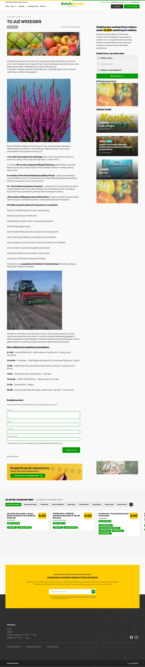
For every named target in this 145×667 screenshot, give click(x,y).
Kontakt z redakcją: (21, 635)
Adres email (10, 428)
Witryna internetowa (12, 436)
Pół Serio (43, 6)
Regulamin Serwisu (14, 647)
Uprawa (109, 141)
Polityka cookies (52, 647)
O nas (13, 6)
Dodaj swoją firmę (108, 81)
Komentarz (10, 410)
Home (7, 6)
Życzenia (103, 173)
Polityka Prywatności (33, 647)
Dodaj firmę (130, 6)
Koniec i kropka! (106, 126)
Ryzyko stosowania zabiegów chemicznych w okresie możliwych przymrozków (115, 147)
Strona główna (11, 17)
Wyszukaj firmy (116, 76)
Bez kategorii (12, 27)
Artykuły (21, 6)
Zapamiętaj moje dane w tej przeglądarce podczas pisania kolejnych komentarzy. (36, 443)
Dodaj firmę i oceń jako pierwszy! (27, 476)
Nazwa (9, 421)
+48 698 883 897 (135, 2)
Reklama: (18, 638)
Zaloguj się (117, 6)
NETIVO (135, 663)
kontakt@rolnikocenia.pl (116, 2)
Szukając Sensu (33, 6)
